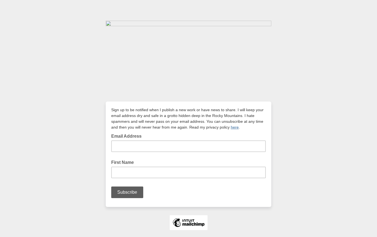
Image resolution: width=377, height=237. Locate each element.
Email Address (128, 136)
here (235, 127)
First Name (122, 162)
